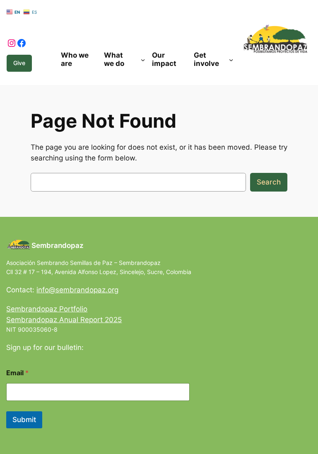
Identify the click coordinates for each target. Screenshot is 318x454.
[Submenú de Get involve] (231, 59)
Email (17, 373)
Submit (24, 419)
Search (269, 182)
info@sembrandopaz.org (77, 290)
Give (19, 62)
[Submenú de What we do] (143, 59)
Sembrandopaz (57, 245)
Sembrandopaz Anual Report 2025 (64, 320)
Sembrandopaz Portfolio (46, 309)
